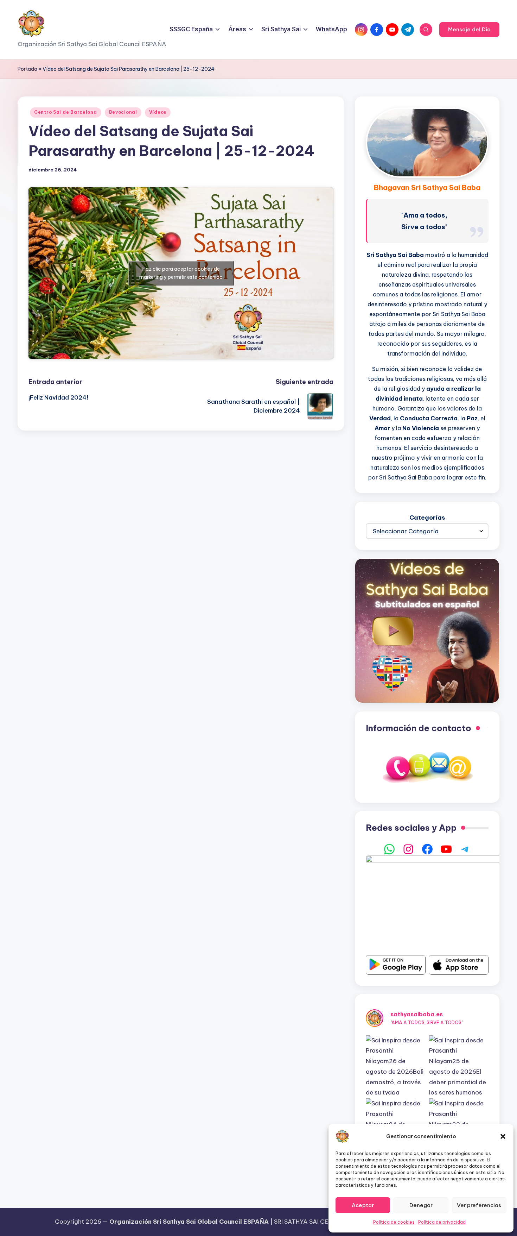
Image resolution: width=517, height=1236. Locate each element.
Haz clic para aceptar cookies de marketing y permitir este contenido (181, 273)
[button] (502, 1136)
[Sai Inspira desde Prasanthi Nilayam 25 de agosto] (459, 1065)
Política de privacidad (442, 1222)
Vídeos (157, 112)
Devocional (123, 112)
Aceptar (363, 1205)
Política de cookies (394, 1222)
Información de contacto (418, 728)
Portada (27, 69)
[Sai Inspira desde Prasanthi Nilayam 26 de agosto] (396, 1065)
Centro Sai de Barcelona (65, 112)
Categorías (427, 517)
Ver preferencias (479, 1205)
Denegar (421, 1205)
